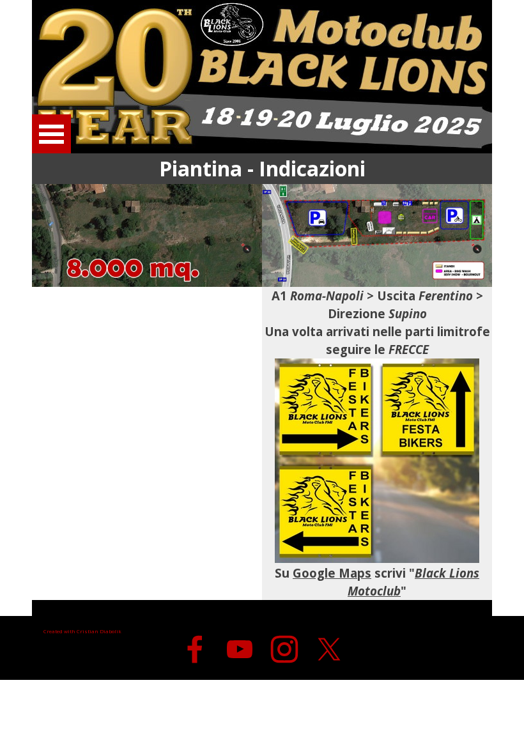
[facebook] (195, 649)
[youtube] (240, 649)
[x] (329, 649)
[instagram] (284, 649)
